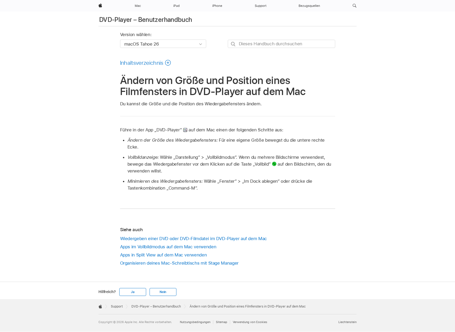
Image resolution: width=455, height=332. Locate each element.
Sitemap (221, 322)
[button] (354, 6)
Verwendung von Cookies (250, 322)
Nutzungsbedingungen (195, 322)
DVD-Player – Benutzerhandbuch (145, 19)
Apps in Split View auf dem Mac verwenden (163, 254)
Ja (133, 292)
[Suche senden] (233, 44)
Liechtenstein (347, 322)
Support (117, 306)
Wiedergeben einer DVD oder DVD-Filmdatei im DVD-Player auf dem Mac (193, 238)
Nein (163, 292)
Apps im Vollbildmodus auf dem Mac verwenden (168, 246)
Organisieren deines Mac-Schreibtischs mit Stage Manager (179, 263)
